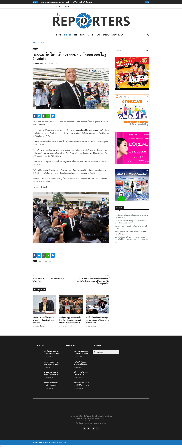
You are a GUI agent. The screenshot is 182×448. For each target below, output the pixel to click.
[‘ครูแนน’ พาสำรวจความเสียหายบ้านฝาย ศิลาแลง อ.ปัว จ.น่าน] (37, 375)
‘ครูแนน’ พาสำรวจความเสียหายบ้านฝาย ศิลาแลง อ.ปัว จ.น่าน (131, 227)
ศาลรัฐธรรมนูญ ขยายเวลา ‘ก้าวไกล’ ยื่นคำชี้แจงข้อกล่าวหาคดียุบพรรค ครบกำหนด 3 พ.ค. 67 (70, 320)
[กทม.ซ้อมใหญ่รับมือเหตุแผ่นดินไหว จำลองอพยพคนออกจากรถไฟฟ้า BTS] (37, 354)
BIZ (75, 35)
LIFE (98, 35)
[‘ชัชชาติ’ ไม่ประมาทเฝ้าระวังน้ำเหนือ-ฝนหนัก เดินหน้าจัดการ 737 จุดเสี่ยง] (37, 386)
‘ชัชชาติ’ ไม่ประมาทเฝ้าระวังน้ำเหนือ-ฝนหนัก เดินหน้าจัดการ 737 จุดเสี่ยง (131, 233)
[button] (146, 2)
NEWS (82, 35)
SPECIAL (106, 35)
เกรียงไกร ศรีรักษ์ (48, 261)
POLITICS (67, 35)
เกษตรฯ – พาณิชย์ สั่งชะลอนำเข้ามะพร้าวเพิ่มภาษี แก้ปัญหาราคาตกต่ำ (43, 320)
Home (58, 35)
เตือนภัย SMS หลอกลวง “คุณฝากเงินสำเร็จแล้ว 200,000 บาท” (81, 353)
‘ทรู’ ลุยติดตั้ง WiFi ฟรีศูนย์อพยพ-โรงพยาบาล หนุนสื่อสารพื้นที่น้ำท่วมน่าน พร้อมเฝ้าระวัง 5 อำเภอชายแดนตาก (131, 239)
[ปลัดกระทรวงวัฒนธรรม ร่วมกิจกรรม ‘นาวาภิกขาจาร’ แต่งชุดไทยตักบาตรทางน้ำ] (67, 375)
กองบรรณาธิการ (38, 63)
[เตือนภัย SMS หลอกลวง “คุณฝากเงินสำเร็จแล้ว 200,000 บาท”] (67, 354)
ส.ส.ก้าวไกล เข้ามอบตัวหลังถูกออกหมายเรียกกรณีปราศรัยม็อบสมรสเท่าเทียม (97, 320)
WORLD (90, 35)
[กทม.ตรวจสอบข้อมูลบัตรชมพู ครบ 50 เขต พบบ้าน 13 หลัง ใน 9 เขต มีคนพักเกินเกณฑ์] (37, 365)
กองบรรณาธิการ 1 (39, 326)
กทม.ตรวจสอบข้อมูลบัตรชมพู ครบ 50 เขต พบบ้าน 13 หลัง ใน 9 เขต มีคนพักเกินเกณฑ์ (66, 2)
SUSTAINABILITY (118, 35)
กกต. (40, 261)
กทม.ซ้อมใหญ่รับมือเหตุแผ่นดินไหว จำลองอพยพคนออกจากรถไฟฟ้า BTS (131, 216)
